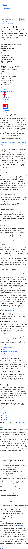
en (5, 8)
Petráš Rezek (23, 422)
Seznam (4, 415)
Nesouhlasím (15, 142)
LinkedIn (5, 414)
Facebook (5, 410)
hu (7, 8)
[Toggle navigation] (4, 14)
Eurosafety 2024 (8, 23)
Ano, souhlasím (6, 142)
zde (6, 309)
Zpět (1, 425)
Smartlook (5, 417)
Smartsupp (5, 419)
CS (4, 8)
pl (9, 8)
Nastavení (23, 142)
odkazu (21, 525)
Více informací (4, 241)
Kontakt (3, 87)
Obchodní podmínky (7, 91)
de (8, 8)
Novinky (5, 22)
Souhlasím (12, 241)
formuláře (12, 311)
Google (4, 412)
